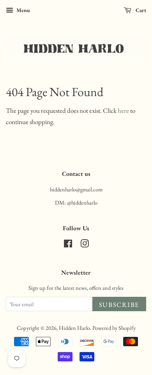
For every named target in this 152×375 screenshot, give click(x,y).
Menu (22, 10)
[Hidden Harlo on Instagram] (84, 245)
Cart (140, 10)
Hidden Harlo (74, 327)
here (123, 110)
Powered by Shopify (114, 327)
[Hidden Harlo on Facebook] (68, 245)
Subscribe (119, 304)
